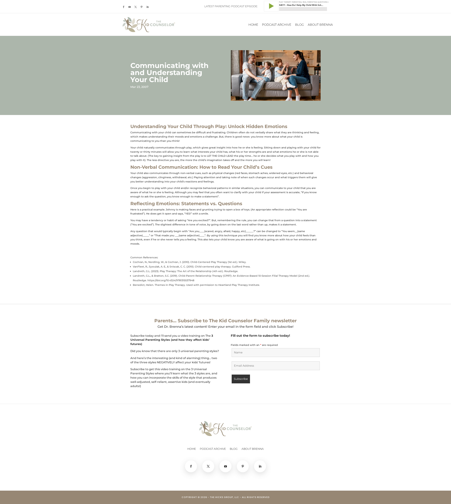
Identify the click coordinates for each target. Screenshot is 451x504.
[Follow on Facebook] (123, 7)
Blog (299, 24)
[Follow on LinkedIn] (147, 7)
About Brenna (320, 24)
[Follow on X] (135, 7)
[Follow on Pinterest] (141, 7)
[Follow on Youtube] (129, 7)
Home (253, 24)
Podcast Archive (276, 24)
